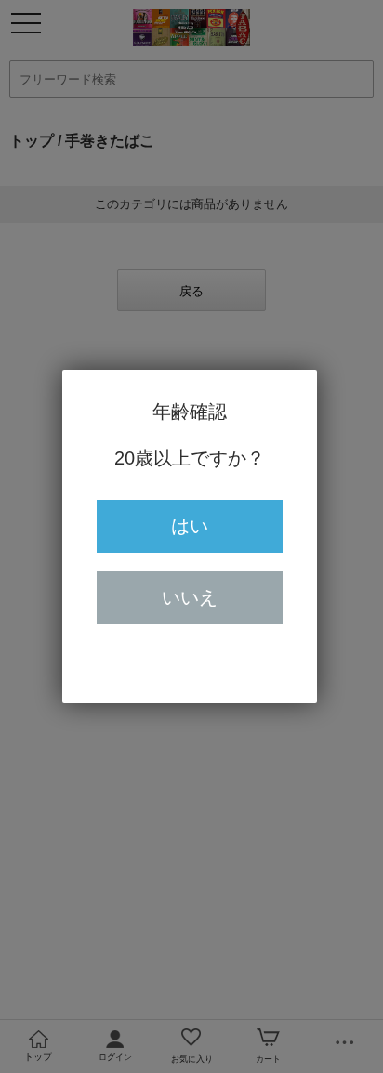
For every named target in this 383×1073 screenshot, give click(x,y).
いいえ (190, 597)
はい (189, 526)
